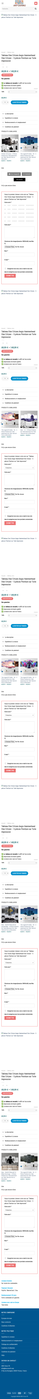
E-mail (6, 260)
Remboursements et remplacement (15, 122)
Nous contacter (6, 1322)
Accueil (3, 52)
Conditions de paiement (12, 127)
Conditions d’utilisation (8, 1326)
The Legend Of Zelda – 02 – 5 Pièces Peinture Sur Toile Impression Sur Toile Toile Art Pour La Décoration (28, 680)
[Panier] (35, 3)
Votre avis (7, 225)
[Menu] (2, 3)
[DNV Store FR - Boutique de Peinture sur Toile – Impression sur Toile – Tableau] (19, 3)
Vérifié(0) (27, 174)
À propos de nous (6, 1318)
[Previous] (1, 150)
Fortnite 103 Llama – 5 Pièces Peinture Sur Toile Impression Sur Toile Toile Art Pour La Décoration (9, 156)
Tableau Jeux (10, 52)
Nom (6, 251)
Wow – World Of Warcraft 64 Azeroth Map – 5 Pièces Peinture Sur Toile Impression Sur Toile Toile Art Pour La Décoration (10, 927)
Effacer (36, 88)
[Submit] (35, 8)
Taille (2, 91)
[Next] (38, 150)
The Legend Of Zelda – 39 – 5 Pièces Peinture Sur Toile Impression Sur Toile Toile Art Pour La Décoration (28, 156)
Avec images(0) (15, 174)
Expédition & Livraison (11, 118)
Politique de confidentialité (9, 1344)
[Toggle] (3, 114)
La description (9, 114)
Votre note (7, 202)
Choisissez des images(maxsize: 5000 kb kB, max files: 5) (19, 242)
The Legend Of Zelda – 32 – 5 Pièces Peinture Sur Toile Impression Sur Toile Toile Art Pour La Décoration (28, 1174)
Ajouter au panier (19, 102)
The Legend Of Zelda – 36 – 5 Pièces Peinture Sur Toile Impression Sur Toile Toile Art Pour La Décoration (9, 432)
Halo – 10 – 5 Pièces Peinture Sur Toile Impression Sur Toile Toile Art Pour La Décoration (28, 431)
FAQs (2, 1355)
